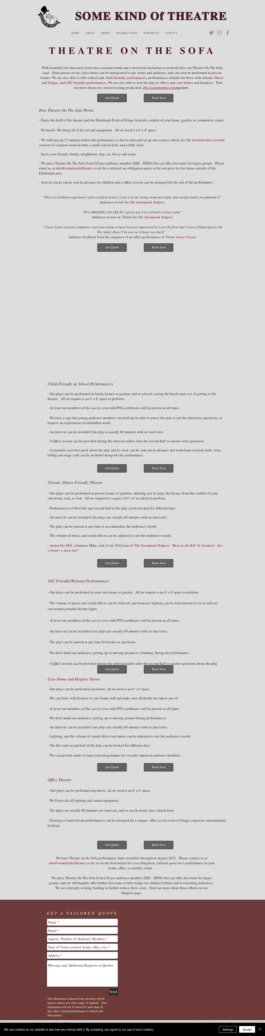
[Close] (260, 1029)
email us (45, 168)
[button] (90, 33)
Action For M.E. (62, 545)
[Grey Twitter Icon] (211, 32)
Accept (247, 1029)
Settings (228, 1029)
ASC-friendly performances (86, 82)
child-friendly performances (125, 77)
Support (127, 892)
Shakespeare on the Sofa (70, 72)
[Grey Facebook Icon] (227, 32)
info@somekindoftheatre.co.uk (71, 863)
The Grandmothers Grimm (162, 87)
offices (164, 82)
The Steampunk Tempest (155, 217)
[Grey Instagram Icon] (219, 32)
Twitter (127, 217)
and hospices (203, 82)
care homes (185, 82)
